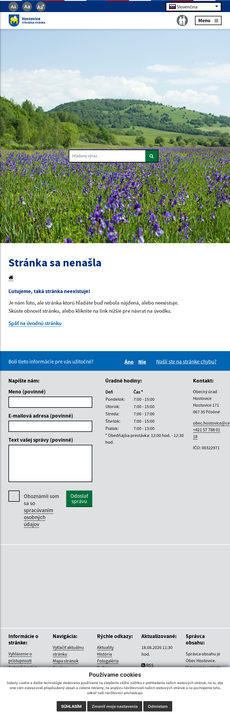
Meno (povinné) (27, 391)
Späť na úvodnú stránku (34, 323)
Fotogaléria (108, 661)
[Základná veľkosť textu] (27, 6)
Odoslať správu (79, 498)
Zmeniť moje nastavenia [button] (115, 706)
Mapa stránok (66, 661)
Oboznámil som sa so (41, 510)
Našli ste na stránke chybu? (186, 361)
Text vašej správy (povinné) (40, 439)
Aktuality (105, 647)
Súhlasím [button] (71, 706)
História (104, 654)
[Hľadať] (151, 156)
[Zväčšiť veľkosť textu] (41, 6)
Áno (130, 361)
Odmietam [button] (158, 706)
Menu (204, 20)
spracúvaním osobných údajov (38, 517)
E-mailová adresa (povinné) (40, 415)
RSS (149, 665)
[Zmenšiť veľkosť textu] (13, 6)
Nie (143, 361)
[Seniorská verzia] (182, 20)
